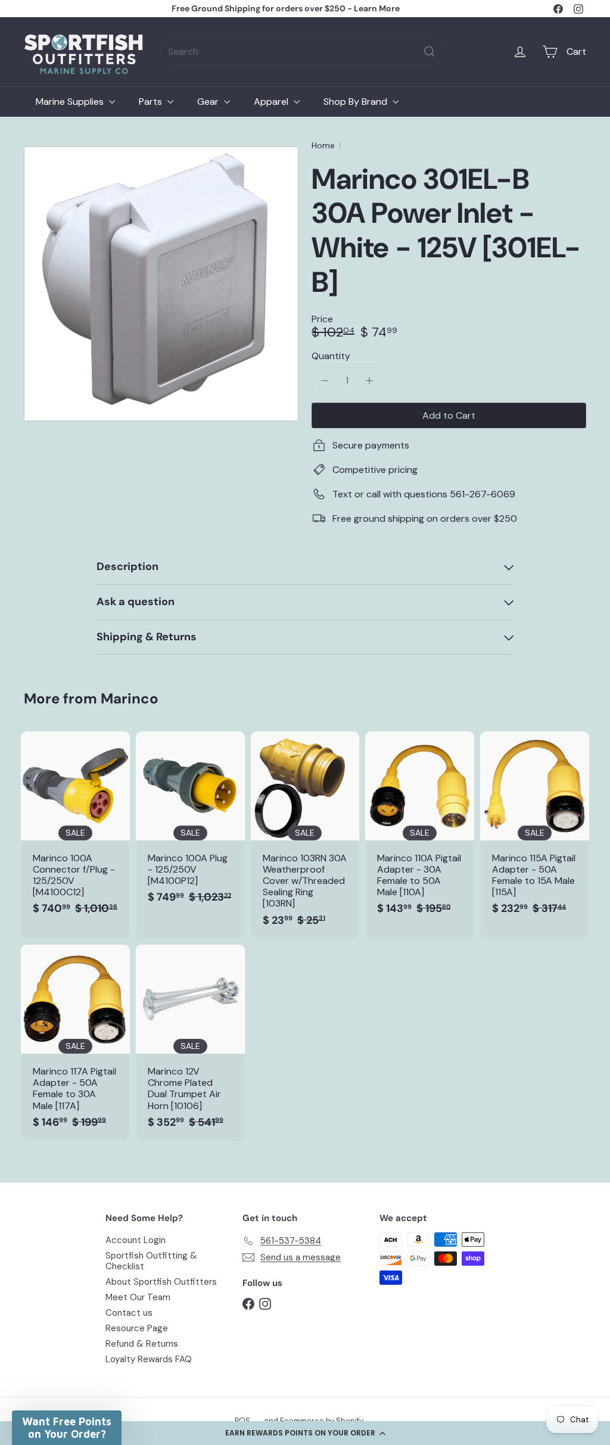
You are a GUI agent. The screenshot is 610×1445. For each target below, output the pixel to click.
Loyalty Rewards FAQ (148, 1359)
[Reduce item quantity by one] (324, 380)
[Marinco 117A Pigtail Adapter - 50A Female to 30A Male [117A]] (75, 1043)
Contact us (128, 1313)
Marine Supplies (71, 101)
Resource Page (136, 1328)
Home (323, 146)
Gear (209, 101)
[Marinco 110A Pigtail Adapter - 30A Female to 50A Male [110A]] (419, 829)
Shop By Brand (356, 101)
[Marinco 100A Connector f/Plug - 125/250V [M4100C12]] (75, 829)
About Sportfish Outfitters (161, 1282)
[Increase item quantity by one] (369, 380)
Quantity (331, 356)
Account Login (135, 1240)
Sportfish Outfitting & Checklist (151, 1261)
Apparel (272, 101)
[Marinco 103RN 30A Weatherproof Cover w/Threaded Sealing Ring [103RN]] (305, 835)
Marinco (129, 698)
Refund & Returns (141, 1344)
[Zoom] (161, 284)
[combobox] (302, 51)
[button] (305, 1433)
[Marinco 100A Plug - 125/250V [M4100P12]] (190, 823)
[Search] (429, 51)
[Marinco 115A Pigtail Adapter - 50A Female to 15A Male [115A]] (534, 829)
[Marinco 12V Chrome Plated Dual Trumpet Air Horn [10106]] (190, 1043)
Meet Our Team (137, 1297)
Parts (151, 101)
